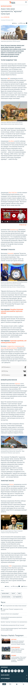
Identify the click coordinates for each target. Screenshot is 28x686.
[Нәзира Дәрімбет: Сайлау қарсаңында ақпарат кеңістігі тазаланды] (6, 649)
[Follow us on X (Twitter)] (5, 671)
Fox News (11, 141)
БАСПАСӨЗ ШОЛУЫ (6, 6)
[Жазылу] (22, 671)
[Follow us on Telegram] (15, 671)
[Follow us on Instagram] (12, 671)
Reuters (11, 484)
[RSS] (18, 671)
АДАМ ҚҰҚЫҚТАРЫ (15, 647)
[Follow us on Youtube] (9, 671)
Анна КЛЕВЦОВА (5, 17)
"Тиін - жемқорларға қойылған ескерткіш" (14, 210)
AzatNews (13, 655)
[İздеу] (23, 684)
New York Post (13, 192)
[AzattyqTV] (17, 684)
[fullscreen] (25, 221)
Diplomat (17, 383)
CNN (10, 566)
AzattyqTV (13, 639)
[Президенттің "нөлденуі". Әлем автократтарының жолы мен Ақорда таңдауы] (6, 641)
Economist (10, 253)
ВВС (9, 78)
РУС (10, 684)
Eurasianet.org (14, 229)
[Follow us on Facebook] (2, 671)
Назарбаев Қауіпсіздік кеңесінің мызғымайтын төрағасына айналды (12, 311)
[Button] (14, 23)
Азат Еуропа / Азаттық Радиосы (12, 212)
